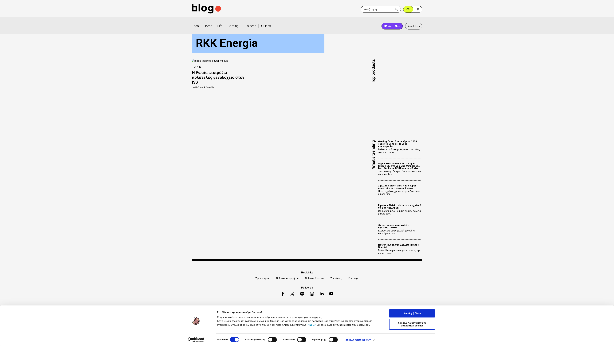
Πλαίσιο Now (392, 26)
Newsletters (414, 26)
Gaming (233, 26)
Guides (266, 26)
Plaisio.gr (353, 278)
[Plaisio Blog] (206, 9)
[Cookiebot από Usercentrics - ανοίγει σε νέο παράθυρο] (196, 339)
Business (250, 26)
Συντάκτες (336, 278)
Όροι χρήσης (263, 278)
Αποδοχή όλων (412, 313)
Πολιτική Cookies (314, 278)
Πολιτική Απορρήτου (287, 278)
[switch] (272, 339)
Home (208, 26)
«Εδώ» (312, 324)
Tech (195, 26)
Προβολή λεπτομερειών (357, 339)
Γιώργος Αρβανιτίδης (205, 87)
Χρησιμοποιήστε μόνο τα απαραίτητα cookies (412, 324)
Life (220, 26)
